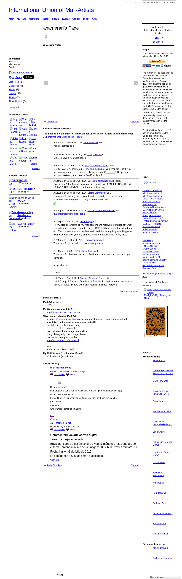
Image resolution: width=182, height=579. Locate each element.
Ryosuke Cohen (150, 268)
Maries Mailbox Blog (152, 257)
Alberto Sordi (159, 360)
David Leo (158, 401)
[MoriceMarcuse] (23, 122)
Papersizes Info (150, 246)
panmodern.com (150, 232)
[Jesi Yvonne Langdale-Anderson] (147, 428)
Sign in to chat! (157, 577)
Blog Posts (14, 82)
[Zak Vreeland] (147, 530)
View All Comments (129, 291)
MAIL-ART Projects (152, 224)
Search (178, 2)
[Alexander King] (147, 554)
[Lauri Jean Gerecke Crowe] (147, 448)
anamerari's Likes (17, 107)
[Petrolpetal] (33, 151)
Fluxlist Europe (150, 212)
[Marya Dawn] (23, 151)
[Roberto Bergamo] (14, 141)
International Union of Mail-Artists (51, 10)
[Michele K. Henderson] (147, 479)
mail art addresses (151, 226)
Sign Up (127, 2)
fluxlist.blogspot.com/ (153, 218)
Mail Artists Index (151, 251)
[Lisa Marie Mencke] (33, 141)
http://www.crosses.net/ (153, 265)
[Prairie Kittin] (23, 160)
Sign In (136, 2)
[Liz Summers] (147, 469)
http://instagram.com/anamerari (63, 340)
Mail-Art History (25, 224)
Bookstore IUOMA (151, 201)
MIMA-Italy (148, 240)
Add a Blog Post (54, 465)
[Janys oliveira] (14, 122)
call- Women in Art (60, 423)
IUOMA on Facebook (152, 190)
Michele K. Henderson (158, 474)
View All (36, 168)
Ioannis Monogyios (162, 411)
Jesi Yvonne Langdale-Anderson (162, 423)
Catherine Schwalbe (163, 558)
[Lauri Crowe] (147, 438)
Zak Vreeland (159, 523)
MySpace (17, 77)
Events (12, 89)
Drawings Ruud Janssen (154, 207)
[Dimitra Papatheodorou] (33, 160)
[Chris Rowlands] (147, 387)
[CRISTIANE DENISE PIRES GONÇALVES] (147, 377)
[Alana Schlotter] (23, 131)
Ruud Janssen (35, 575)
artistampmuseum (151, 243)
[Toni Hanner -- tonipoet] (14, 131)
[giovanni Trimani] (147, 540)
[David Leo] (147, 407)
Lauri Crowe (159, 432)
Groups (12, 93)
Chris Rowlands (160, 381)
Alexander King (160, 548)
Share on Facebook (22, 72)
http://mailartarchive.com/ (155, 260)
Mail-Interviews (150, 262)
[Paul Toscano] (147, 499)
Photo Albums (15, 101)
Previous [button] (46, 83)
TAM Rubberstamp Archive (155, 221)
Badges (134, 575)
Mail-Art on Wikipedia (153, 199)
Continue (54, 419)
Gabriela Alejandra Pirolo (92, 278)
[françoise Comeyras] (14, 151)
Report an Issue (148, 575)
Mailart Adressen (151, 254)
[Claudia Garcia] (14, 160)
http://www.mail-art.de (153, 193)
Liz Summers (159, 462)
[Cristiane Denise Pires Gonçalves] (147, 397)
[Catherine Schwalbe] (147, 564)
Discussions (15, 86)
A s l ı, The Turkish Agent (96, 165)
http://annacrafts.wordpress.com (63, 312)
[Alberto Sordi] (147, 367)
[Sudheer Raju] (147, 509)
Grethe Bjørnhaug (96, 193)
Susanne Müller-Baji (163, 513)
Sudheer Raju (159, 503)
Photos (12, 97)
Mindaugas (158, 483)
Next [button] (136, 83)
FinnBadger (87, 221)
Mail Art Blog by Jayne (153, 210)
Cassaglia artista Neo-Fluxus (102, 181)
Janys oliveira (95, 154)
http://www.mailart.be (152, 196)
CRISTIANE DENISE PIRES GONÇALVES (163, 372)
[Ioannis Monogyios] (147, 418)
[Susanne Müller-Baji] (147, 520)
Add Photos (52, 121)
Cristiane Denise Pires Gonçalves (161, 392)
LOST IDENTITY (26, 189)
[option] (91, 83)
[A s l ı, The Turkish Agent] (33, 122)
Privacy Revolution (152, 215)
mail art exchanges (60, 367)
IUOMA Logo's (149, 249)
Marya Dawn (87, 251)
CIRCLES (22, 180)
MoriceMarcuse (91, 142)
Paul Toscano (159, 493)
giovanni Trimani (161, 534)
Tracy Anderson (92, 240)
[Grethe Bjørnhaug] (33, 131)
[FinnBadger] (23, 141)
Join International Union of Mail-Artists (62, 137)
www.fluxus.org (150, 204)
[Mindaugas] (147, 489)
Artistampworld (150, 229)
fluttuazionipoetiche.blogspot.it (69, 213)
